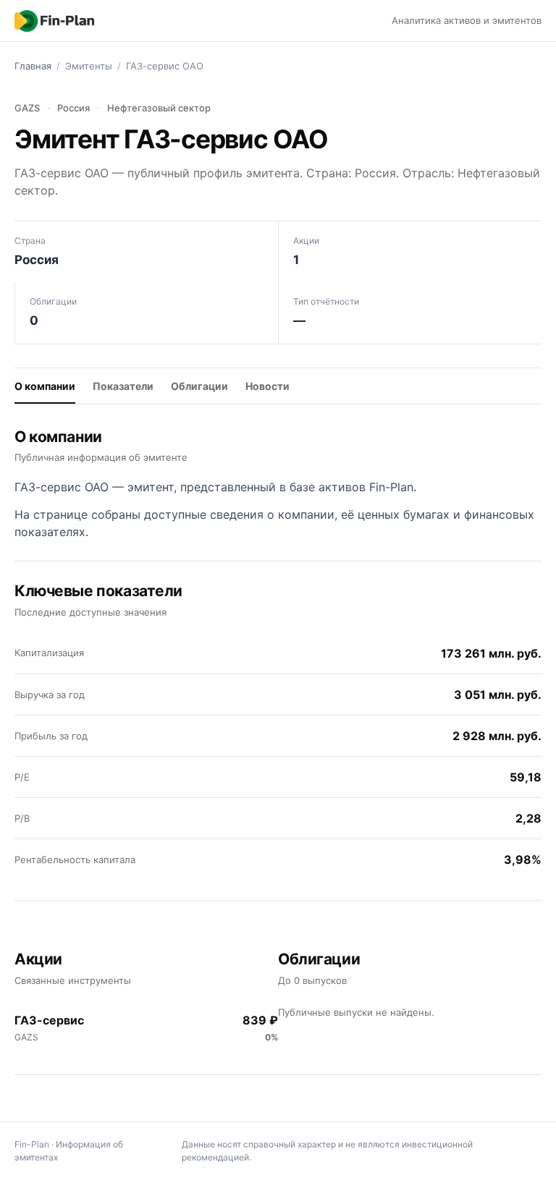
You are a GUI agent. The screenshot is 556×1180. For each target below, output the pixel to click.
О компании (44, 386)
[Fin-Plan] (54, 21)
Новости (267, 386)
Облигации (199, 386)
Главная (32, 66)
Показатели (123, 386)
